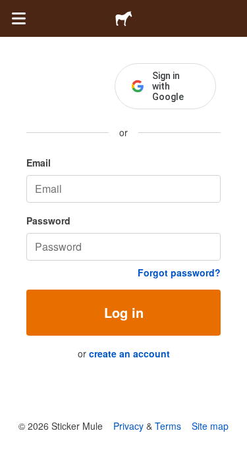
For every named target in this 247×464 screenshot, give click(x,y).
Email (38, 162)
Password (48, 220)
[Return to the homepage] (124, 18)
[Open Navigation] (18, 18)
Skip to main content (10, 10)
